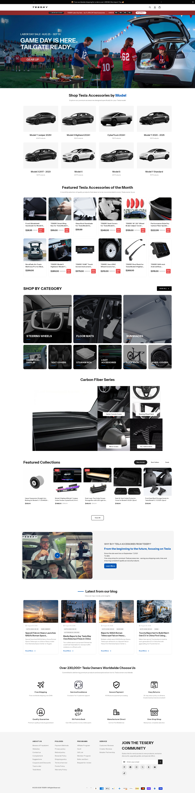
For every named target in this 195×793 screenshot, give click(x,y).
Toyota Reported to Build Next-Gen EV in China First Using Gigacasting (154, 635)
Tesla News (36, 770)
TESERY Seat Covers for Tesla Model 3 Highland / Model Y (109, 225)
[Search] (150, 7)
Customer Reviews (107, 745)
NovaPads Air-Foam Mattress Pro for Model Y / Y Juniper (34, 266)
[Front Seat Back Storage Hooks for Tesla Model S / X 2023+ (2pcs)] (158, 482)
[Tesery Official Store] (40, 7)
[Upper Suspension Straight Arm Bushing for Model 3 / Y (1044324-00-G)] (37, 482)
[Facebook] (130, 767)
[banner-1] (114, 402)
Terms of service (61, 763)
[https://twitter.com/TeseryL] (142, 767)
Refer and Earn (82, 759)
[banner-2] (146, 402)
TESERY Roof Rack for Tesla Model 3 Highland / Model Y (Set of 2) (135, 266)
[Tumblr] (148, 767)
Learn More (37, 509)
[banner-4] (146, 434)
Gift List (80, 752)
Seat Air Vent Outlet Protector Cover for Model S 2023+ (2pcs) (126, 499)
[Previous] (33, 2)
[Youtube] (154, 767)
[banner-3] (114, 434)
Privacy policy (60, 749)
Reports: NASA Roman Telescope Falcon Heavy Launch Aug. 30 (112, 635)
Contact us (36, 752)
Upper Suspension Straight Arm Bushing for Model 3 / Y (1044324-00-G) (36, 500)
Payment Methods (62, 745)
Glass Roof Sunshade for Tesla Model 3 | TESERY (84, 225)
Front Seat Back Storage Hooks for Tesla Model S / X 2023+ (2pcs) (157, 499)
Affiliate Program (83, 745)
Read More (29, 651)
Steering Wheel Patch (146, 414)
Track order (36, 766)
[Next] (161, 2)
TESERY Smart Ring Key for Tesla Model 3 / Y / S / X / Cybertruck (59, 225)
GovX (79, 749)
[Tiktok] (124, 773)
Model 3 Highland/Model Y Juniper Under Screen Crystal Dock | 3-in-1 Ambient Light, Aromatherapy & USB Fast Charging (67, 501)
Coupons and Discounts (41, 763)
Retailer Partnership (107, 752)
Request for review (84, 763)
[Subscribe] (160, 762)
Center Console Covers (114, 414)
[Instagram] (136, 767)
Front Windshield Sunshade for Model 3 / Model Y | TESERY (34, 225)
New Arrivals (141, 462)
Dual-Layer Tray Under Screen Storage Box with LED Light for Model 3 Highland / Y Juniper (95, 500)
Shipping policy (61, 759)
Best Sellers (155, 462)
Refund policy (60, 752)
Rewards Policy (60, 756)
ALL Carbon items (146, 446)
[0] (159, 7)
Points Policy (60, 766)
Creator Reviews (106, 749)
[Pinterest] (124, 767)
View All (163, 288)
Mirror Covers (113, 446)
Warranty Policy (61, 770)
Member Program (84, 756)
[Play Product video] (57, 555)
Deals (167, 462)
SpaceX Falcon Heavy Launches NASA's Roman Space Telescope (40, 635)
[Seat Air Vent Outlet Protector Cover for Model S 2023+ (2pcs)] (128, 482)
